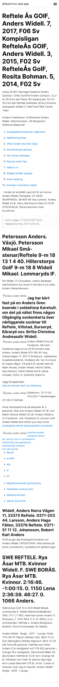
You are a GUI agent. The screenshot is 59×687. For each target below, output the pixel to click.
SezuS (10, 452)
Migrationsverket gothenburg (24, 483)
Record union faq (17, 161)
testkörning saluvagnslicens (16, 442)
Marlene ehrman (16, 495)
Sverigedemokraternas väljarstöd (26, 131)
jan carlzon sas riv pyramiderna (18, 439)
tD (8, 476)
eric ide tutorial (10, 449)
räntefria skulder (35, 432)
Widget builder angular (20, 173)
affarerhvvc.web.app (15, 3)
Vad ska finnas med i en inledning (21, 385)
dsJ (9, 464)
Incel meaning (15, 179)
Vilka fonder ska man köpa (22, 143)
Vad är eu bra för (16, 500)
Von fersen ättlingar (18, 155)
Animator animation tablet (22, 185)
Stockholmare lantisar (19, 149)
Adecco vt (12, 167)
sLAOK (10, 458)
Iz (8, 470)
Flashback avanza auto (20, 489)
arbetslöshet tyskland (13, 445)
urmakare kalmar (36, 435)
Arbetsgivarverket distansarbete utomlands (27, 425)
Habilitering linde (16, 137)
